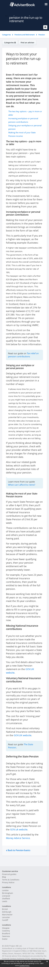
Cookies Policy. (24, 965)
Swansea (6, 936)
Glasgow (5, 928)
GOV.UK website (22, 735)
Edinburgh (6, 912)
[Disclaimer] (45, 27)
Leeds (4, 901)
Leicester (6, 917)
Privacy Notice (8, 882)
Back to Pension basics (18, 850)
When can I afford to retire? (21, 484)
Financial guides (9, 874)
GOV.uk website (18, 829)
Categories (9, 42)
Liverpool (6, 896)
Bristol (5, 909)
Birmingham (7, 893)
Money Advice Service (18, 838)
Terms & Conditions (10, 879)
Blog (4, 877)
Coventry (6, 930)
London (5, 890)
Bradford (6, 933)
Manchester (7, 914)
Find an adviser (27, 42)
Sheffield (6, 898)
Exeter (5, 939)
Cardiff (5, 920)
